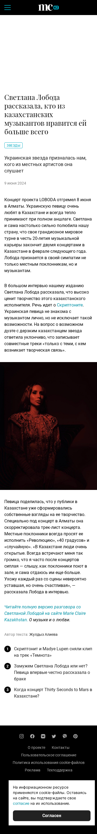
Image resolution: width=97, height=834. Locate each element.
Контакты (61, 747)
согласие (21, 803)
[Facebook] (32, 736)
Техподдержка (59, 770)
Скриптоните (70, 305)
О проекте (36, 747)
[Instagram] (21, 736)
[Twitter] (54, 736)
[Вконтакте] (43, 736)
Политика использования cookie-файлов (49, 762)
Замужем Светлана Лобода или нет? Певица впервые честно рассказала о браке (52, 672)
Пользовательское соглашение (48, 755)
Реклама (32, 770)
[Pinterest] (75, 736)
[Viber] (65, 736)
